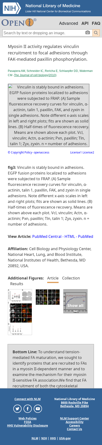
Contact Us (74, 429)
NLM (35, 438)
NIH (44, 438)
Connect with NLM (27, 399)
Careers (74, 425)
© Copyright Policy (20, 152)
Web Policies (28, 418)
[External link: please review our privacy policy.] (17, 408)
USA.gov (65, 438)
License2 (88, 152)
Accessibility (74, 422)
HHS (53, 438)
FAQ (96, 23)
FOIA (27, 422)
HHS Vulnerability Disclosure (27, 425)
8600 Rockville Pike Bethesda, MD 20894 (74, 404)
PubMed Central (46, 236)
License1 (76, 152)
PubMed (85, 236)
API (84, 23)
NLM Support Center (74, 418)
